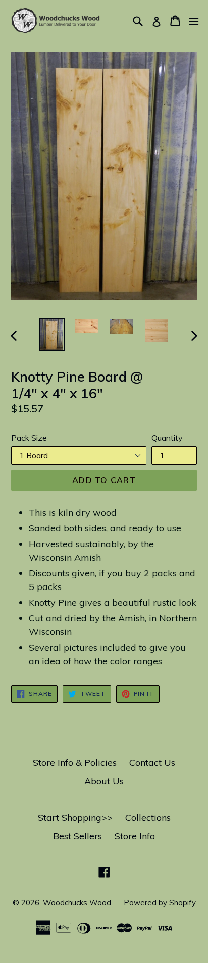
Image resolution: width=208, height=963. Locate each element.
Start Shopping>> (75, 817)
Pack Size (29, 438)
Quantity (167, 438)
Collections (148, 817)
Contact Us (152, 762)
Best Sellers (77, 836)
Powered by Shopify (160, 902)
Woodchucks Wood (77, 902)
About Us (104, 781)
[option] (51, 334)
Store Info (135, 836)
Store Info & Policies (75, 762)
